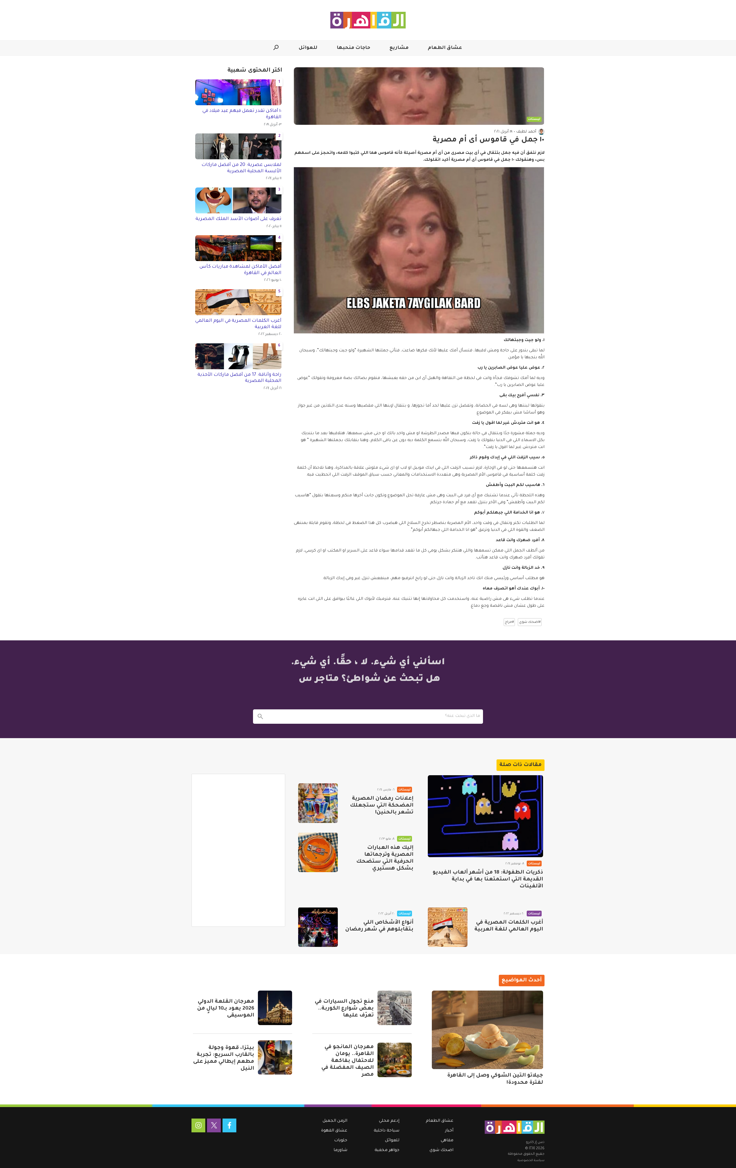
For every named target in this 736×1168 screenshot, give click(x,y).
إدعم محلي (389, 1121)
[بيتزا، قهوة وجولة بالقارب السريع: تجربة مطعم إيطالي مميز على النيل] (275, 1057)
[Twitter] (214, 1125)
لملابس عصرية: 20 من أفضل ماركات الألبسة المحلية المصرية (241, 168)
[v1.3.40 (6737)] (515, 1127)
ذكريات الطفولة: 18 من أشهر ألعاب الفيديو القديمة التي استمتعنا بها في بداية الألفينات (488, 879)
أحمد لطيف (526, 132)
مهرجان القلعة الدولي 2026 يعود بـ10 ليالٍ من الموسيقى (225, 1008)
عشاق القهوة (334, 1131)
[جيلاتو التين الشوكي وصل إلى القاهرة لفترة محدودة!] (487, 1030)
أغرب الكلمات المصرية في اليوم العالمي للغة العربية (238, 324)
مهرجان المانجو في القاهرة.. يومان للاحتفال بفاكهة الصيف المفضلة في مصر (347, 1061)
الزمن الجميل (335, 1121)
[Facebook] (229, 1125)
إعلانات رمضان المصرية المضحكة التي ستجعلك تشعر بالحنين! (381, 805)
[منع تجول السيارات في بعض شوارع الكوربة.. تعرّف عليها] (394, 1008)
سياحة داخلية (386, 1131)
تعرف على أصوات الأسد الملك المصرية (238, 219)
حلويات (340, 1140)
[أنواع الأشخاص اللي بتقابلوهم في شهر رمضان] (318, 927)
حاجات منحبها (353, 48)
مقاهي (447, 1140)
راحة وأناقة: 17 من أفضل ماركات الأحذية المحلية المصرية (239, 378)
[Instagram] (198, 1125)
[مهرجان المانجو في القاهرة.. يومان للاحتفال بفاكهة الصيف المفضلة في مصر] (394, 1060)
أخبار (449, 1131)
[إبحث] (260, 716)
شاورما (340, 1150)
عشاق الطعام (445, 48)
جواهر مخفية (387, 1150)
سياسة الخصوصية (531, 1160)
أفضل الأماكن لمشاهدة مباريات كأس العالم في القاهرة (240, 270)
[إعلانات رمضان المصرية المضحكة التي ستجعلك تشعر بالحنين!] (318, 803)
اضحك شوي (441, 1150)
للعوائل (308, 48)
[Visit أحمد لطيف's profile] (541, 132)
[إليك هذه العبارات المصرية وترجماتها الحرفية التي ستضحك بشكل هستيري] (318, 852)
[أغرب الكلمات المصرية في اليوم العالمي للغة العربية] (447, 927)
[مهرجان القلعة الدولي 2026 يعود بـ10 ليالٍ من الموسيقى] (275, 1008)
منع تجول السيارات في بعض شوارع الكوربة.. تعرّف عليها (344, 1008)
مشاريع (399, 48)
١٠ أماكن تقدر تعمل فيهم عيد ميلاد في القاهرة (241, 114)
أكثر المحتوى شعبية (254, 71)
